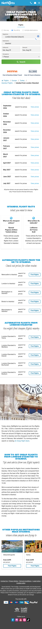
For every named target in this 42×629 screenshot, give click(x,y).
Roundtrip (17, 30)
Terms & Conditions (25, 581)
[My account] (35, 3)
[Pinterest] (24, 619)
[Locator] (38, 36)
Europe (14, 81)
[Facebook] (12, 619)
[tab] (21, 25)
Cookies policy (20, 583)
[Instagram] (16, 619)
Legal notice (37, 581)
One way (6, 30)
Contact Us (4, 581)
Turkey (22, 81)
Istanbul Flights (7, 83)
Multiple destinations (31, 30)
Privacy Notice (13, 581)
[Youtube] (20, 619)
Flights (6, 81)
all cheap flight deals (21, 441)
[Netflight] (8, 3)
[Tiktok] (28, 619)
